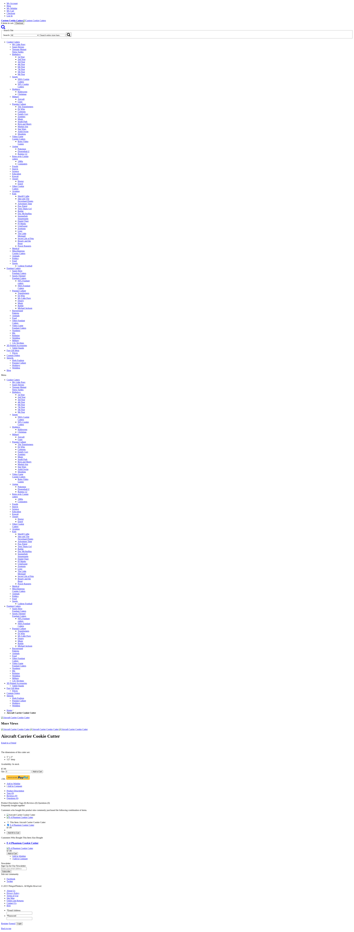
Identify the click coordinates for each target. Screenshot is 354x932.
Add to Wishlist (13, 783)
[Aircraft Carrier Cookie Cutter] (15, 717)
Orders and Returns (15, 901)
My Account (12, 3)
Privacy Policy (13, 893)
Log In (10, 16)
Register (4, 923)
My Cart (10, 11)
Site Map (11, 898)
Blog (9, 6)
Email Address (13, 910)
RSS (9, 905)
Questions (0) (12, 798)
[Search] (3, 28)
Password (11, 916)
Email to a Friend (8, 743)
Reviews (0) (12, 796)
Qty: (3, 771)
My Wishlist (12, 8)
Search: (6, 35)
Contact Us (11, 903)
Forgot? (12, 923)
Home (9, 710)
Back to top (6, 928)
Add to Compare (14, 786)
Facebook (11, 879)
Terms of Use (12, 896)
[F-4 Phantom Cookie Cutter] (20, 817)
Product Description (15, 791)
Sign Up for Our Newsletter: (13, 866)
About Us (11, 891)
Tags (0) (10, 793)
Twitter (10, 881)
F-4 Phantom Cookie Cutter (22, 825)
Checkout (11, 13)
